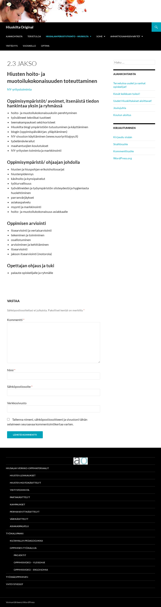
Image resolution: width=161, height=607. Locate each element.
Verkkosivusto (17, 403)
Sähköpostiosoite (19, 386)
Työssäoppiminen (17, 576)
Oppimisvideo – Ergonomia (31, 569)
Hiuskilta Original (19, 27)
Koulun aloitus (122, 115)
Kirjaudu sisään (122, 137)
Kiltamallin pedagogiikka (26, 540)
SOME (99, 36)
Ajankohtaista (14, 36)
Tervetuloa (34, 36)
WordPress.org (122, 158)
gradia (80, 461)
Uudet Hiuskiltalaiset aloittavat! (132, 100)
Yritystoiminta (19, 489)
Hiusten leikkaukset (23, 475)
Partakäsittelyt (20, 497)
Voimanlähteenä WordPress (20, 602)
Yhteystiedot (14, 584)
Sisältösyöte (120, 144)
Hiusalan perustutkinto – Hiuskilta (67, 36)
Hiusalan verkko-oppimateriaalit (27, 468)
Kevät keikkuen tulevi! (126, 93)
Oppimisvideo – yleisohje (29, 562)
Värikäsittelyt (19, 518)
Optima (45, 45)
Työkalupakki (15, 533)
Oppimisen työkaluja (23, 547)
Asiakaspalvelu (19, 526)
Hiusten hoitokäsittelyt (25, 482)
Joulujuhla (119, 108)
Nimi (11, 370)
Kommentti (15, 320)
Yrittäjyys (12, 45)
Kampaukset (17, 504)
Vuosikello (29, 45)
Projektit (20, 555)
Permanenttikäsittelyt (24, 511)
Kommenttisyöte (123, 151)
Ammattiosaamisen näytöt (125, 36)
